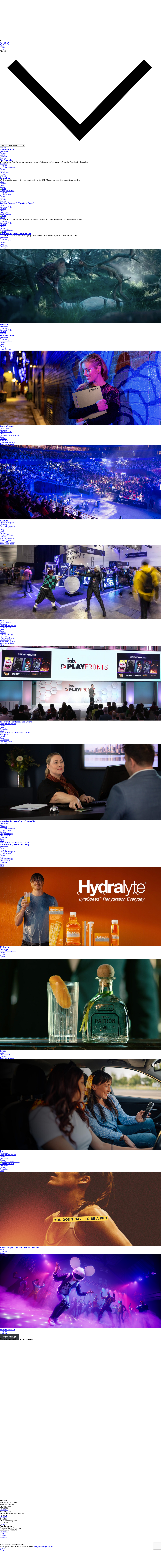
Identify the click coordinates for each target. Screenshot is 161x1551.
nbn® (2, 217)
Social (2, 839)
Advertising (4, 151)
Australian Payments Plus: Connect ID (17, 821)
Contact (2, 49)
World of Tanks (7, 335)
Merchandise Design (7, 538)
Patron (3, 1051)
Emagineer (5, 734)
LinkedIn (3, 1533)
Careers (2, 48)
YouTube (3, 1535)
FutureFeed (5, 178)
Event (2, 346)
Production (4, 156)
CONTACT (4, 1510)
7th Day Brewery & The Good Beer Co (17, 203)
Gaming (3, 200)
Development (4, 173)
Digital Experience (6, 741)
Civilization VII (7, 1163)
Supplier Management (7, 442)
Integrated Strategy (6, 230)
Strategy (3, 956)
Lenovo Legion (7, 426)
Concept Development (8, 167)
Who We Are (4, 42)
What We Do (4, 44)
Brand (2, 182)
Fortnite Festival (7, 1329)
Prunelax (4, 324)
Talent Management (7, 444)
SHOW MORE (9, 1337)
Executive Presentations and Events (16, 722)
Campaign (3, 165)
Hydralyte (4, 947)
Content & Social (6, 194)
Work (2, 46)
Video (2, 645)
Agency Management (7, 428)
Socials (2, 174)
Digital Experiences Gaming (10, 435)
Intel (2, 620)
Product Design (5, 540)
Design (2, 155)
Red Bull (4, 521)
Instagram (3, 1537)
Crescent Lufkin (7, 149)
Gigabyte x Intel (7, 190)
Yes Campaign (6, 160)
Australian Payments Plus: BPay (14, 844)
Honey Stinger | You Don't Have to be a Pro (19, 1247)
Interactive (3, 439)
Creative (3, 153)
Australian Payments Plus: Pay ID (15, 233)
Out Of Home (5, 246)
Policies (2, 1548)
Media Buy (4, 440)
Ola (1, 1151)
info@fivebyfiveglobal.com (43, 1546)
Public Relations (5, 214)
